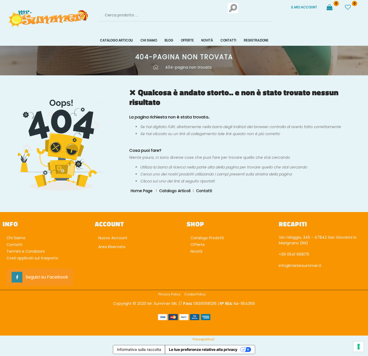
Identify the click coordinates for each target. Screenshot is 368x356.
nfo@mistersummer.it (300, 265)
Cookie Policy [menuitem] (195, 294)
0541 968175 (298, 254)
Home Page (155, 67)
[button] (233, 8)
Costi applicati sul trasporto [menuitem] (32, 258)
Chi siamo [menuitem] (148, 40)
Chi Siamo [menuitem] (16, 238)
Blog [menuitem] (169, 40)
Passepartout (203, 339)
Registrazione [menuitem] (256, 40)
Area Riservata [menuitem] (111, 246)
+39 (283, 254)
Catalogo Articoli (174, 190)
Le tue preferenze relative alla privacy (203, 349)
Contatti (204, 190)
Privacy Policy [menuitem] (169, 294)
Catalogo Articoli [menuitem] (116, 40)
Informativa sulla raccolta (139, 349)
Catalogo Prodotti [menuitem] (207, 238)
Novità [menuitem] (207, 40)
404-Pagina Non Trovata (188, 67)
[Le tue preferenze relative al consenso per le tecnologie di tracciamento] (358, 346)
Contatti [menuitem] (228, 40)
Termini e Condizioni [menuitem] (25, 251)
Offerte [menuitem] (187, 40)
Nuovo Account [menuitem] (112, 238)
